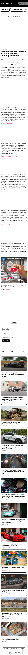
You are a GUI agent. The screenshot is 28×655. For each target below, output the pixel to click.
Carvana (7, 289)
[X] (24, 3)
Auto (2, 59)
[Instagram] (22, 3)
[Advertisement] (14, 33)
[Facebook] (20, 3)
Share (24, 59)
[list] (14, 10)
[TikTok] (27, 3)
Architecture (16, 10)
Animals (5, 10)
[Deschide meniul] (15, 3)
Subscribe (6, 341)
